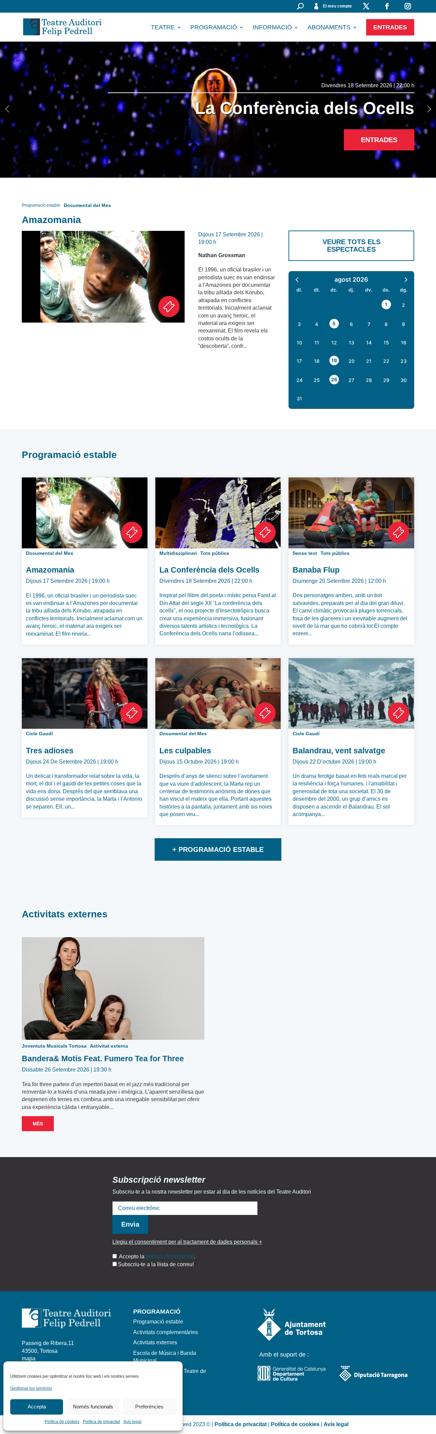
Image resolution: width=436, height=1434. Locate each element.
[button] (297, 279)
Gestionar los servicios (31, 1388)
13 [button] (351, 342)
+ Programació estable (218, 849)
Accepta (37, 1406)
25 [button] (317, 380)
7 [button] (369, 324)
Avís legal (132, 1421)
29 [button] (386, 380)
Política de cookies (62, 1421)
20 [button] (351, 361)
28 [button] (369, 380)
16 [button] (403, 342)
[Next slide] (427, 109)
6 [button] (351, 324)
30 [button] (404, 380)
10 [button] (299, 342)
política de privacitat (170, 1256)
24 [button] (299, 380)
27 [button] (351, 380)
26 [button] (334, 379)
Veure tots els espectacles (351, 245)
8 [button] (386, 324)
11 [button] (316, 342)
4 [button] (316, 324)
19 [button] (334, 360)
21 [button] (369, 361)
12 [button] (334, 342)
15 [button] (386, 342)
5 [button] (334, 323)
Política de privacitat (101, 1421)
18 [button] (317, 361)
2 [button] (403, 305)
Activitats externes (155, 1342)
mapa (28, 1358)
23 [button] (404, 361)
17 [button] (299, 361)
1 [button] (386, 304)
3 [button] (299, 324)
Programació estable (158, 1322)
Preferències (149, 1406)
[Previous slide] (8, 109)
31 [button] (299, 398)
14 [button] (369, 342)
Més (38, 1123)
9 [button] (403, 324)
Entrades (390, 27)
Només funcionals (93, 1406)
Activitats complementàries (165, 1332)
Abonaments (329, 28)
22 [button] (386, 361)
